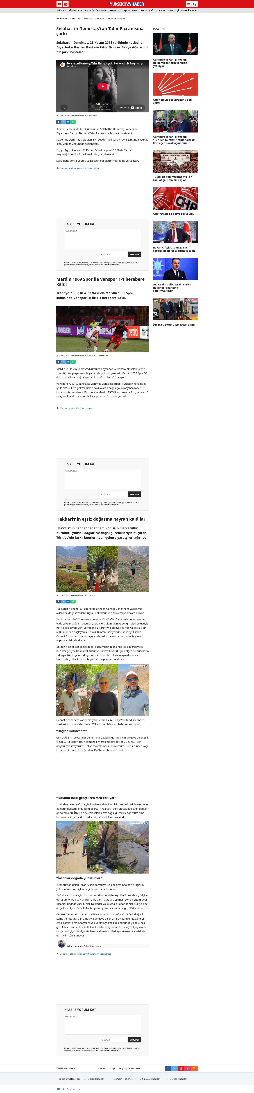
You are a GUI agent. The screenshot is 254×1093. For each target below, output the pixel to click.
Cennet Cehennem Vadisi (94, 953)
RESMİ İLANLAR (189, 10)
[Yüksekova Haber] (127, 4)
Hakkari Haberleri (96, 1078)
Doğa (108, 953)
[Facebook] (58, 122)
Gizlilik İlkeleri (134, 1068)
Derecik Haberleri (178, 1078)
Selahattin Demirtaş (78, 168)
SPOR (134, 10)
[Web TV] (59, 4)
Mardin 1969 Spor (77, 408)
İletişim (122, 1068)
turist (79, 953)
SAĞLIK (153, 10)
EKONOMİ (115, 10)
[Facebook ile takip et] (168, 1068)
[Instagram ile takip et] (187, 1068)
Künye (112, 1068)
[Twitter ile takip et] (174, 1068)
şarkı (99, 168)
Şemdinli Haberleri (123, 1078)
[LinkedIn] (68, 122)
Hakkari (72, 953)
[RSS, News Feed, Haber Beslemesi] (194, 1068)
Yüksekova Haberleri (69, 1078)
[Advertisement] (34, 52)
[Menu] (188, 4)
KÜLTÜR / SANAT (99, 10)
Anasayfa (64, 18)
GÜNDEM (61, 10)
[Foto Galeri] (65, 4)
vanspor (90, 408)
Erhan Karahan (75, 946)
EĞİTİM (72, 10)
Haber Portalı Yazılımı (70, 1089)
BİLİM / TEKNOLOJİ (169, 10)
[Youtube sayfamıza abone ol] (181, 1068)
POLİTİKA (83, 10)
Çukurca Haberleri (151, 1078)
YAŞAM (126, 10)
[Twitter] (63, 122)
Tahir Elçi (92, 168)
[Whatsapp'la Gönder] (73, 122)
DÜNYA (143, 10)
